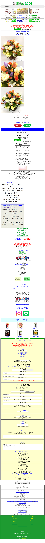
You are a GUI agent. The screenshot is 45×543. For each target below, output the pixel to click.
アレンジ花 (20, 328)
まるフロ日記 (32, 516)
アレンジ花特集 (23, 31)
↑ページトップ (14, 516)
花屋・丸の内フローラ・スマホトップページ (22, 288)
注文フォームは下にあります (22, 304)
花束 (7, 328)
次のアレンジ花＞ (27, 34)
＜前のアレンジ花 (18, 34)
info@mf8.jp (24, 538)
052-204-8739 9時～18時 (22, 250)
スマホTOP (18, 31)
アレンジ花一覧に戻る (22, 284)
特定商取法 (14, 521)
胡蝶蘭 (7, 336)
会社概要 (32, 518)
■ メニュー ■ (5, 7)
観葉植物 (20, 336)
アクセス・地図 (14, 518)
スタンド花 (35, 328)
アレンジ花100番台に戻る (22, 286)
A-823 (28, 31)
